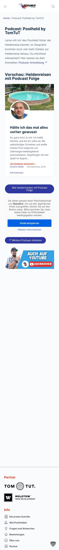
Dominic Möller (17, 166)
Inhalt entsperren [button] (29, 223)
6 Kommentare (16, 172)
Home (6, 18)
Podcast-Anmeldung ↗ (33, 62)
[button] (53, 544)
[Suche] (53, 6)
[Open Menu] (5, 6)
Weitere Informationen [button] (29, 229)
